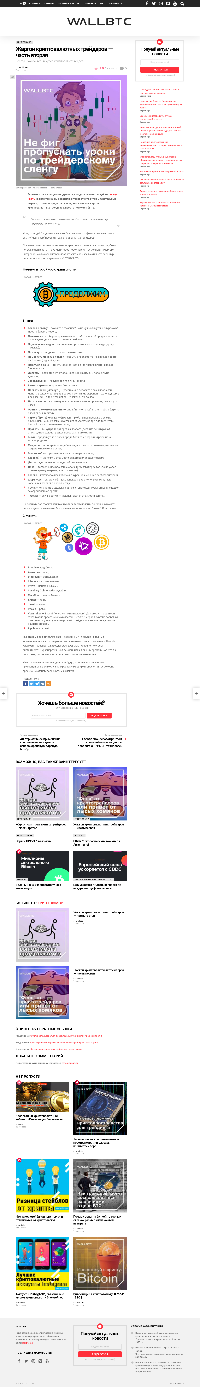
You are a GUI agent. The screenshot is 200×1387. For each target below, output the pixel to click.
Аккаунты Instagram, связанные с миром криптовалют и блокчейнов (40, 1296)
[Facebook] (25, 683)
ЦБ (111, 879)
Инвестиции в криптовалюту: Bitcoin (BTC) (98, 1296)
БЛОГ (103, 3)
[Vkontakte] (42, 683)
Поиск (182, 3)
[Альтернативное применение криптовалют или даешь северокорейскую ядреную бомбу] (3, 693)
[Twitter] (31, 683)
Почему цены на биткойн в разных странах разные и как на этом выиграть (97, 1220)
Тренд (77, 1082)
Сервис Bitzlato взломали (33, 841)
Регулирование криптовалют (91, 879)
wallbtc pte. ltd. (177, 1383)
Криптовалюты (68, 3)
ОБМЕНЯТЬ (115, 3)
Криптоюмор (24, 819)
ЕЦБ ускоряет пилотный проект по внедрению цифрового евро (97, 886)
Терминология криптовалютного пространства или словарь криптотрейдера (96, 1142)
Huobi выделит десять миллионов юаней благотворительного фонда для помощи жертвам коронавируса (160, 130)
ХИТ (19, 851)
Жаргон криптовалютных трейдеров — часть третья (41, 826)
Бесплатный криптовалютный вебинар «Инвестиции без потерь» (39, 1117)
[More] (48, 683)
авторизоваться (70, 1063)
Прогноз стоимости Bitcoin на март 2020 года (156, 1347)
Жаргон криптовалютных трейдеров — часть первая (98, 826)
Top (21, 3)
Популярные (19, 1082)
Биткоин (79, 835)
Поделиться (12, 77)
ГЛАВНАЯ (34, 3)
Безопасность (24, 835)
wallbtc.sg (27, 1343)
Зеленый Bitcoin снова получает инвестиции (38, 886)
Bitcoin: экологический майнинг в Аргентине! (96, 843)
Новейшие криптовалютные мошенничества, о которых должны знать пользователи (161, 145)
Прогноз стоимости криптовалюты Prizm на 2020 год (157, 1341)
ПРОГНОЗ (90, 3)
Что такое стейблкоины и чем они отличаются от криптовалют (39, 1218)
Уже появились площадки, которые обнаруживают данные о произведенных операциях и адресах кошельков (161, 160)
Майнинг (49, 3)
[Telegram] (37, 683)
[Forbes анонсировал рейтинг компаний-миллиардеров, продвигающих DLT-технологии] (196, 693)
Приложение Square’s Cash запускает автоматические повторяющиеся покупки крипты (161, 104)
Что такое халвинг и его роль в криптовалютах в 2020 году (159, 1355)
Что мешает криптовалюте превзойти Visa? (162, 171)
